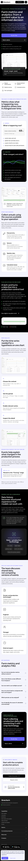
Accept (4, 858)
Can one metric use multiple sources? (11, 685)
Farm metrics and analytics (6, 818)
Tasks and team (4, 820)
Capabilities (14, 811)
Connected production (14, 831)
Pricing (2, 824)
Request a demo (14, 779)
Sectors (14, 827)
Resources (14, 834)
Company (14, 838)
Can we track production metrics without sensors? (10, 673)
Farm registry (4, 813)
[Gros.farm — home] (5, 2)
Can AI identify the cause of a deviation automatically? (12, 703)
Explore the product (13, 776)
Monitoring (3, 817)
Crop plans (3, 815)
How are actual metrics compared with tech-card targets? (12, 691)
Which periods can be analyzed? (10, 697)
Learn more (12, 858)
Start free (20, 2)
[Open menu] (26, 2)
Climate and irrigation (5, 822)
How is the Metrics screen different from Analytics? (11, 679)
